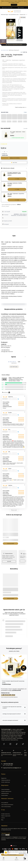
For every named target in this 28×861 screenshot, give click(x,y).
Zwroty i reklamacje (5, 782)
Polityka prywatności (5, 780)
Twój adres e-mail (5, 833)
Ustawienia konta (5, 793)
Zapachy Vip (22, 14)
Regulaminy (3, 778)
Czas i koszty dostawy (6, 806)
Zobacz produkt (10, 543)
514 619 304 (21, 7)
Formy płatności (4, 802)
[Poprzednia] (1, 3)
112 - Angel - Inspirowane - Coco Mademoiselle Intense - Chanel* (14, 173)
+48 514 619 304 (8, 695)
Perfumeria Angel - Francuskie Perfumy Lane (9, 14)
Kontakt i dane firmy (5, 814)
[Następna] (26, 3)
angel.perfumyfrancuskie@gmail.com (12, 767)
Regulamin (15, 837)
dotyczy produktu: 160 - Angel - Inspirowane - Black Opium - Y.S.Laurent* (15, 634)
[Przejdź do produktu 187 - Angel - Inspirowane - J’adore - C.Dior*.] (10, 526)
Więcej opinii (14, 510)
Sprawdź (9, 561)
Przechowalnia (4, 795)
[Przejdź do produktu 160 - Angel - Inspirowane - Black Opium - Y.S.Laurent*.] (10, 581)
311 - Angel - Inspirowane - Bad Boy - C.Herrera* (15, 184)
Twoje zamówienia (5, 789)
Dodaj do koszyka (15, 158)
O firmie (3, 817)
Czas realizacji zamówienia (7, 804)
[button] (14, 309)
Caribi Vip (24, 52)
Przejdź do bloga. (6, 684)
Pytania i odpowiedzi (5, 815)
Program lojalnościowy (6, 791)
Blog (2, 819)
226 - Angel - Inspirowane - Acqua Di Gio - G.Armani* (16, 194)
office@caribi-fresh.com (7, 351)
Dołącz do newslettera (7, 835)
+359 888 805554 (5, 350)
